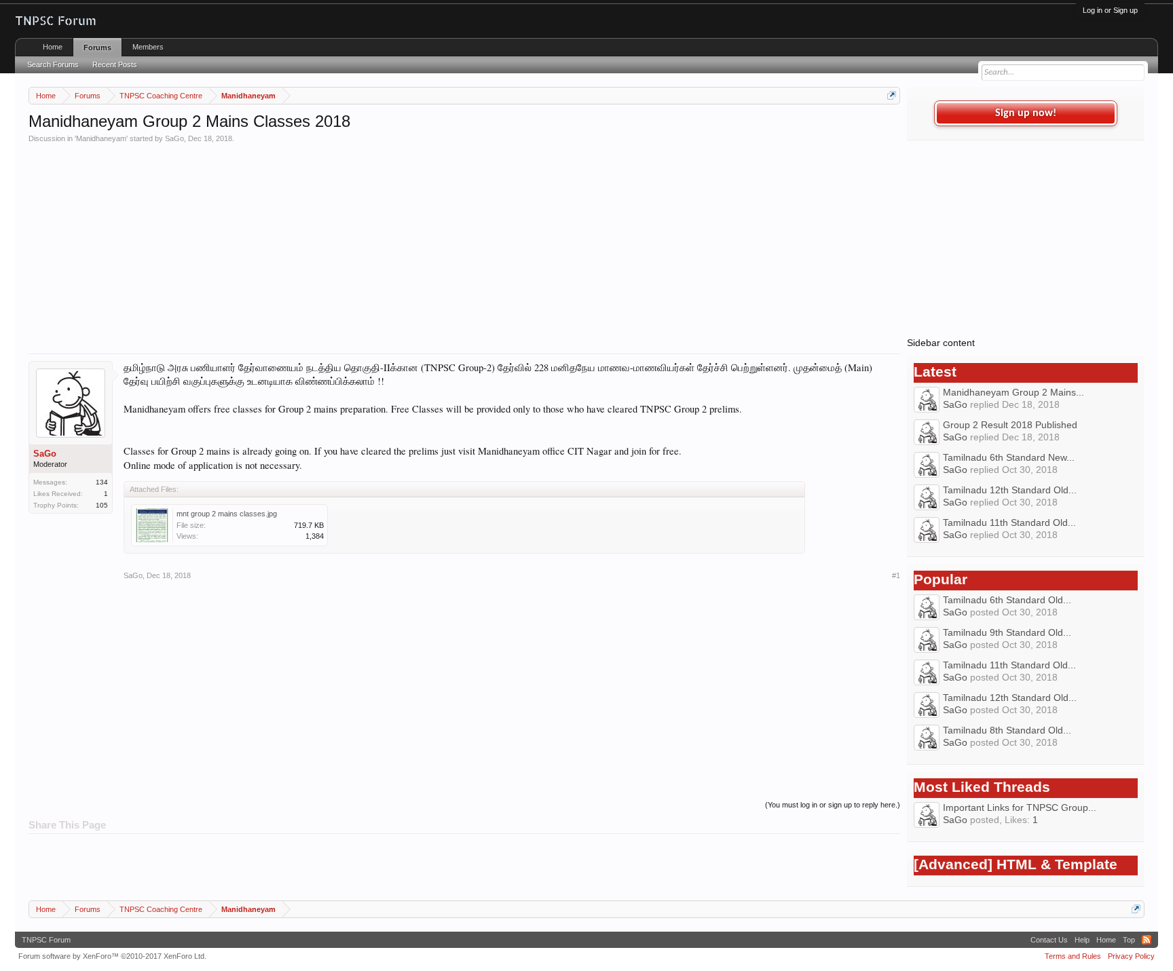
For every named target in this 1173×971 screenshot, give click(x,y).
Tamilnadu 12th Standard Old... (1010, 489)
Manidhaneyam (101, 138)
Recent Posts (114, 64)
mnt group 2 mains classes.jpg (226, 514)
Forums (97, 47)
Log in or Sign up (1110, 10)
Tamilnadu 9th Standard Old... (1007, 632)
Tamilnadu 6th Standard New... (1009, 457)
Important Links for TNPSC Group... (1019, 807)
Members (148, 47)
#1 (896, 575)
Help (1082, 940)
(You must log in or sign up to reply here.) (832, 805)
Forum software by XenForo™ (112, 956)
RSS (1146, 940)
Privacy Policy (1131, 956)
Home (52, 47)
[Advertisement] (436, 245)
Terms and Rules (1073, 956)
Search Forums (53, 64)
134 (102, 482)
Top (1129, 940)
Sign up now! (1025, 113)
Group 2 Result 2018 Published (1010, 424)
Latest (935, 372)
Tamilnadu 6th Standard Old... (1007, 599)
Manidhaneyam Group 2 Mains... (1013, 392)
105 (102, 505)
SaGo (174, 138)
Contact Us (1049, 940)
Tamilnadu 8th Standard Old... (1007, 730)
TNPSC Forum (46, 940)
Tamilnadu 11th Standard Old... (1009, 522)
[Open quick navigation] (891, 95)
